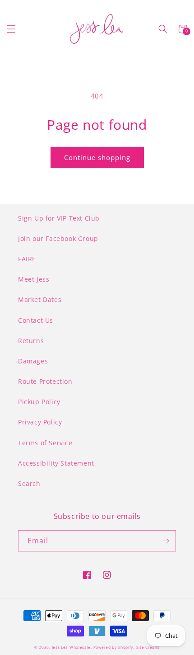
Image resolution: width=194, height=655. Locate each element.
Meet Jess (33, 279)
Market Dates (39, 299)
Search (29, 483)
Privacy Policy (40, 422)
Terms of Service (45, 442)
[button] (11, 29)
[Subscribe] (166, 540)
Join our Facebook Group (58, 238)
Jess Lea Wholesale (71, 647)
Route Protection (45, 381)
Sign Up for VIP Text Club (59, 218)
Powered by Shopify (113, 647)
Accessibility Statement (56, 463)
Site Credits (148, 647)
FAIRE (27, 258)
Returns (31, 340)
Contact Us (35, 320)
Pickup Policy (39, 401)
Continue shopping (97, 157)
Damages (33, 361)
